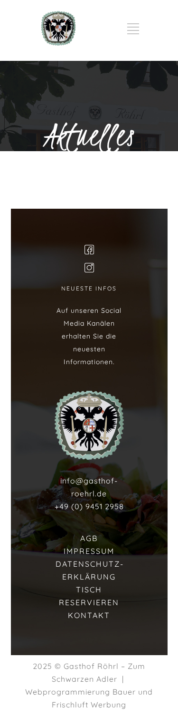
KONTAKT (89, 615)
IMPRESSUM (89, 551)
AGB (89, 538)
